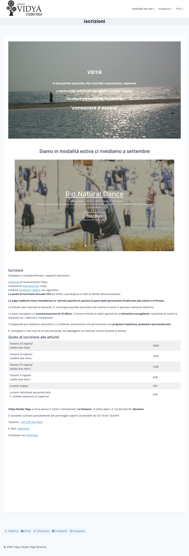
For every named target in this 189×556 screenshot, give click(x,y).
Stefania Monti (77, 201)
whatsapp (32, 435)
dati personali (31, 286)
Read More (94, 216)
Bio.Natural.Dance (95, 194)
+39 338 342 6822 (31, 422)
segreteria (23, 428)
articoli (105, 201)
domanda (14, 282)
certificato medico (29, 290)
